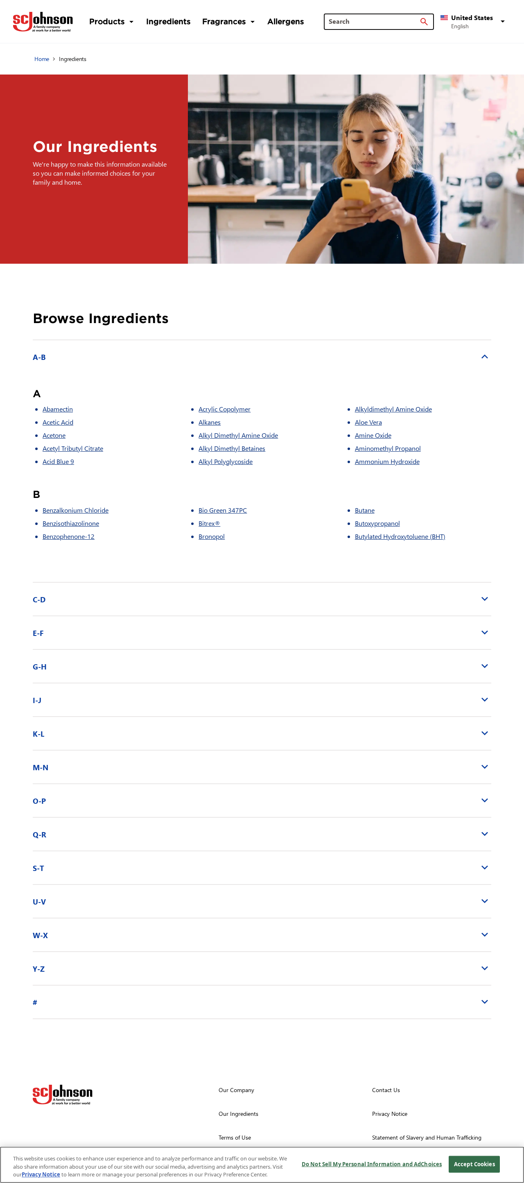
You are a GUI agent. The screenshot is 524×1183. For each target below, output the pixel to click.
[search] (424, 22)
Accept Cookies (474, 1163)
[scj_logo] (63, 1094)
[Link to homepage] (43, 22)
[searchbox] (374, 21)
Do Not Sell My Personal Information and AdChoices (372, 1163)
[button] (474, 21)
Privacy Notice (41, 1174)
